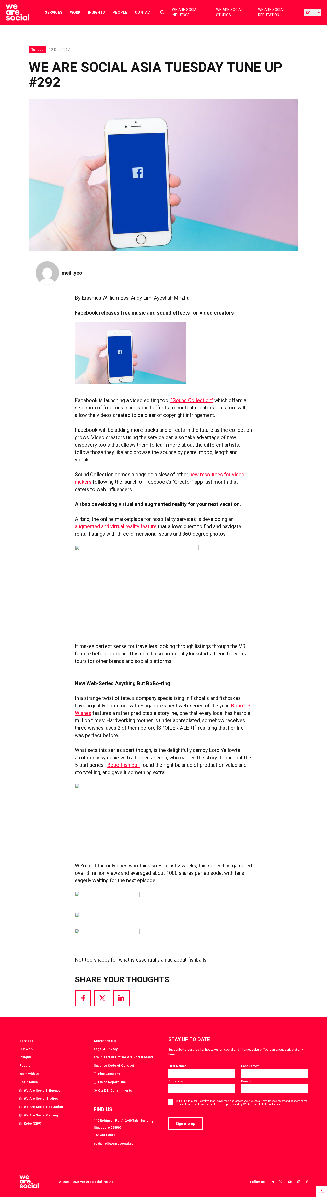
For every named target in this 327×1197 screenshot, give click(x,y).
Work (75, 12)
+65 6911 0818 (104, 1135)
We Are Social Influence (185, 12)
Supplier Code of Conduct (114, 1065)
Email (246, 1081)
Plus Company (109, 1074)
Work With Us (29, 1074)
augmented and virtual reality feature (116, 526)
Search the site (105, 1041)
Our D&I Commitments (115, 1090)
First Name (177, 1066)
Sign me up (185, 1123)
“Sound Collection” (191, 400)
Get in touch (28, 1082)
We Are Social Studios (229, 12)
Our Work (26, 1049)
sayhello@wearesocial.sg (114, 1143)
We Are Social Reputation (271, 12)
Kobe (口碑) (32, 1123)
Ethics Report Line (112, 1082)
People (120, 12)
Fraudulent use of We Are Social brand (123, 1057)
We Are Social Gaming (41, 1115)
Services (53, 12)
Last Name (250, 1066)
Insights (96, 12)
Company (175, 1081)
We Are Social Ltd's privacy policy (264, 1101)
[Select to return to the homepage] (13, 12)
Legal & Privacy (106, 1049)
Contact (144, 12)
